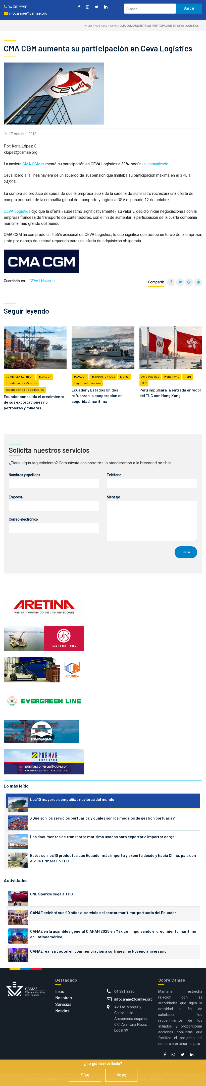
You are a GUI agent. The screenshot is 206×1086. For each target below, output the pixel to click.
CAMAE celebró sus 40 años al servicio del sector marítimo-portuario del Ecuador (103, 912)
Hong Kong (171, 377)
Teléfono (114, 475)
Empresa (16, 497)
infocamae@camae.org (133, 999)
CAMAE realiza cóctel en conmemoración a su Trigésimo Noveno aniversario (98, 951)
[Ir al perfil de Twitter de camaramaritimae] (96, 7)
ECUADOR (44, 377)
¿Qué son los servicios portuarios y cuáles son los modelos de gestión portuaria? (102, 818)
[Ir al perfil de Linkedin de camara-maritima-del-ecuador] (106, 7)
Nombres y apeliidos (24, 475)
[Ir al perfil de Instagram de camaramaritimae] (87, 7)
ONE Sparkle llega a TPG (51, 893)
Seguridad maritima (87, 383)
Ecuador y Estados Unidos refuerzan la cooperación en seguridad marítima (97, 395)
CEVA (113, 26)
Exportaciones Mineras (21, 383)
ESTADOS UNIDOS (103, 377)
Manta (124, 377)
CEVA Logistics (17, 211)
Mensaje (113, 497)
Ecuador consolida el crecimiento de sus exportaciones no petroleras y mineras (34, 402)
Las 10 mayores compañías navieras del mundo (72, 799)
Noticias (101, 26)
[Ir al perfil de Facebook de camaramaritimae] (79, 7)
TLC (143, 383)
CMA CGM (31, 164)
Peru (187, 377)
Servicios (63, 1005)
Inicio (88, 26)
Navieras (48, 281)
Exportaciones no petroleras (25, 390)
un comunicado (155, 164)
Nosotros (63, 998)
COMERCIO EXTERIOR (19, 377)
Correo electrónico (23, 519)
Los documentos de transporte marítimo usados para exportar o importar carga (102, 836)
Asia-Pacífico (150, 377)
